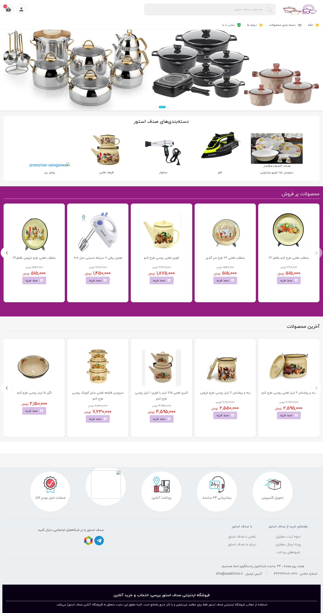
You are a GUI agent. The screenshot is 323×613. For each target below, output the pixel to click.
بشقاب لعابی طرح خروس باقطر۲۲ (34, 257)
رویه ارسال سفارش (288, 544)
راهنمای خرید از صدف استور (288, 526)
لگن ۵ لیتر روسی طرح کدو (34, 392)
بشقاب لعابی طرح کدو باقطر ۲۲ (289, 257)
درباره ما (252, 24)
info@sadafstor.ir (229, 574)
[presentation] (316, 253)
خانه (311, 24)
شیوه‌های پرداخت (288, 552)
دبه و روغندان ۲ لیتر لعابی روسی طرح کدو (289, 392)
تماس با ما (229, 24)
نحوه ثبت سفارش (288, 536)
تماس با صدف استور (242, 536)
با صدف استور (242, 526)
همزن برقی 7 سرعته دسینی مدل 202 (98, 257)
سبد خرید (287, 280)
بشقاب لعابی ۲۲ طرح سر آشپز (225, 257)
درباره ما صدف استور (242, 544)
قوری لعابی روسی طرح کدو (161, 257)
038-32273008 (285, 574)
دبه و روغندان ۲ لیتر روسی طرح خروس (225, 392)
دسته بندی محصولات (283, 24)
